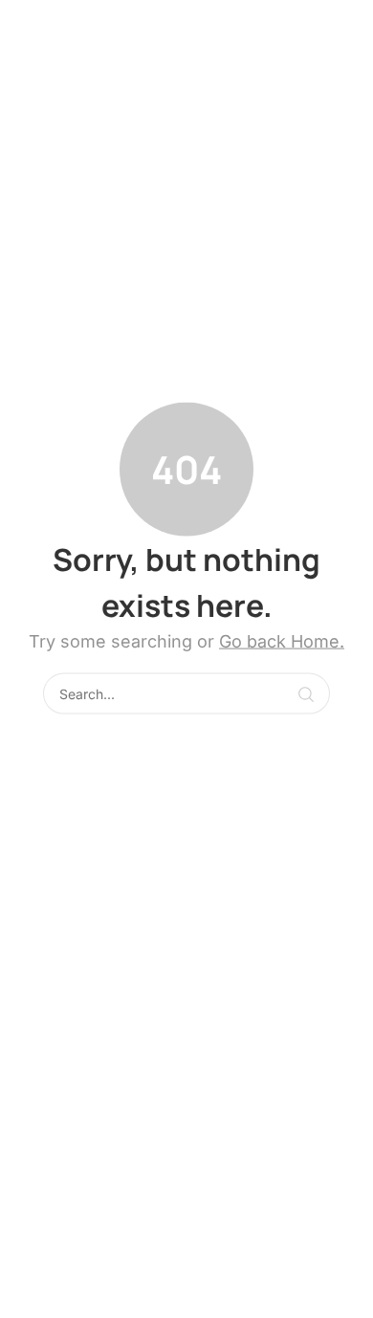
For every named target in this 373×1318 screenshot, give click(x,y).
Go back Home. (281, 641)
